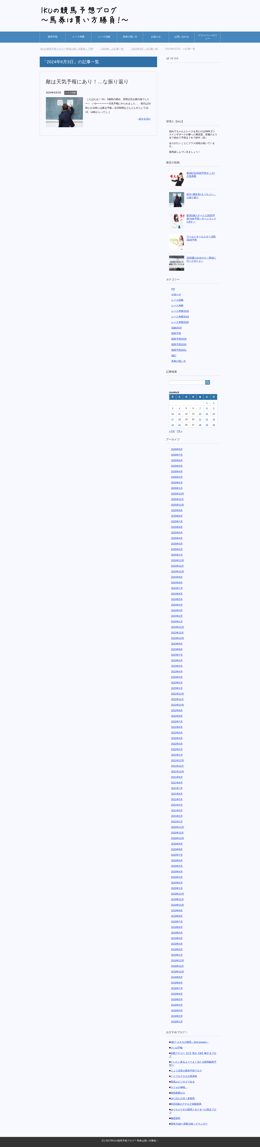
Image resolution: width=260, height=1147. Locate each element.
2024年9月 (177, 577)
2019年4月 (177, 938)
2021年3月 (177, 810)
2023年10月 (177, 638)
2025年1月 (177, 555)
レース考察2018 (180, 311)
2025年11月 (177, 499)
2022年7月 (177, 721)
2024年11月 (177, 566)
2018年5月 (177, 999)
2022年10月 (177, 705)
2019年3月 (177, 944)
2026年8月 (177, 449)
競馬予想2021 (178, 350)
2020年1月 (177, 888)
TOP (68, 49)
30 (214, 425)
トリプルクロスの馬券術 (184, 1076)
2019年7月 (177, 921)
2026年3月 (177, 477)
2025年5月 (177, 532)
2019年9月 (177, 910)
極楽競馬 (175, 1118)
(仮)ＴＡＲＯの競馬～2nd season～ (190, 1042)
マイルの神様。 (179, 1087)
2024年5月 (177, 599)
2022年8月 (177, 716)
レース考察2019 (180, 316)
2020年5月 (177, 866)
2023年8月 (177, 649)
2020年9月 (177, 844)
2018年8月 (177, 982)
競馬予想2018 (178, 339)
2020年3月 (177, 877)
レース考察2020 (180, 322)
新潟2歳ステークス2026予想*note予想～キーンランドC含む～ (201, 218)
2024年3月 (177, 610)
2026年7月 (177, 455)
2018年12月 (177, 960)
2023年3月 (177, 677)
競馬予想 (52, 36)
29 (207, 425)
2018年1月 (177, 1021)
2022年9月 (177, 710)
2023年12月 (177, 627)
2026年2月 (177, 482)
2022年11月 (177, 699)
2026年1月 (177, 488)
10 (172, 414)
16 (214, 414)
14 (200, 414)
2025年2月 (177, 549)
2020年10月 (177, 838)
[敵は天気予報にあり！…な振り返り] (64, 125)
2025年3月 (177, 543)
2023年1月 (177, 688)
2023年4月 (177, 671)
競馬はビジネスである (183, 1081)
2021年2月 (177, 816)
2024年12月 (177, 560)
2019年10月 (177, 905)
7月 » (179, 431)
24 (172, 425)
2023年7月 (177, 655)
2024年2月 (177, 616)
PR (173, 289)
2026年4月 (177, 471)
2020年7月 (177, 855)
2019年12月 (177, 894)
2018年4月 (177, 1005)
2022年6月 (177, 727)
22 (207, 419)
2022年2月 (177, 749)
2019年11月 (177, 899)
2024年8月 (177, 582)
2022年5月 (177, 732)
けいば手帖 (177, 1047)
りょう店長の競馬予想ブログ (186, 1070)
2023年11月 (177, 632)
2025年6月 (177, 527)
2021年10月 (177, 771)
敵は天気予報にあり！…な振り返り (87, 81)
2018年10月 (177, 971)
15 (207, 414)
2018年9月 (177, 977)
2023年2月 (177, 682)
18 (179, 419)
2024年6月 (177, 593)
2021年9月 (177, 777)
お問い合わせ (181, 36)
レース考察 (79, 36)
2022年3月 (177, 744)
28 (200, 425)
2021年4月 (177, 805)
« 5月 (172, 431)
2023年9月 (177, 644)
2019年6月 (177, 927)
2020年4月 (177, 871)
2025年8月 (177, 516)
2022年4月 (177, 738)
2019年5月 (177, 932)
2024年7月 (177, 588)
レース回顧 (104, 36)
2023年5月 (177, 666)
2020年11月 (177, 832)
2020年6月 (177, 860)
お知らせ (156, 36)
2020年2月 (177, 882)
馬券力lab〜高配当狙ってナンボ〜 (189, 1124)
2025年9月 (177, 510)
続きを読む (145, 119)
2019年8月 (177, 916)
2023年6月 (177, 660)
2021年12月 (177, 760)
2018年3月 (177, 1010)
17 (172, 419)
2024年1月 (177, 621)
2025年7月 (177, 521)
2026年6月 (177, 460)
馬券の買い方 (130, 36)
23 (214, 419)
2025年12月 (177, 493)
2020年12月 (177, 827)
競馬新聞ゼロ (178, 1093)
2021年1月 (177, 821)
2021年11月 (177, 766)
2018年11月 (177, 966)
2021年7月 (177, 788)
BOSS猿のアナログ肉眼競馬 (186, 1104)
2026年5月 (177, 466)
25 (179, 425)
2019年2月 (177, 949)
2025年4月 (177, 538)
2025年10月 (177, 505)
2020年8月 (177, 849)
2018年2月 (177, 1016)
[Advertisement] (193, 91)
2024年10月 (177, 571)
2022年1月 (177, 755)
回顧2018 (176, 328)
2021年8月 (177, 782)
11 (179, 414)
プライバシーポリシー (207, 37)
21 (200, 419)
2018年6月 (177, 994)
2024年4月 (177, 605)
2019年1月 (177, 955)
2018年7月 (177, 988)
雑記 (173, 355)
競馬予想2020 (178, 344)
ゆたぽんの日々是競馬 (183, 1098)
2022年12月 (177, 694)
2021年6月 (177, 794)
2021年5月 (177, 799)
